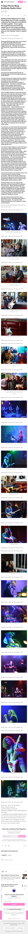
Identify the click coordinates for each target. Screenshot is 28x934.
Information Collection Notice (16, 913)
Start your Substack (10, 928)
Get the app (20, 928)
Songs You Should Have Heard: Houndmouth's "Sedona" (9, 885)
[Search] (25, 871)
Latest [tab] (6, 871)
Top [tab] (2, 871)
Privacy (19, 923)
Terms (23, 923)
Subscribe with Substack (15, 909)
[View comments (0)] (5, 15)
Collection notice (14, 924)
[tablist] (6, 855)
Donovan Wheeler (10, 879)
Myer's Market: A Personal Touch (10, 875)
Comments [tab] (4, 855)
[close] (24, 889)
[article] (14, 878)
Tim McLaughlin (4, 11)
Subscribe (20, 1)
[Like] (2, 15)
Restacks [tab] (10, 855)
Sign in (25, 1)
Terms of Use (20, 912)
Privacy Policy (14, 914)
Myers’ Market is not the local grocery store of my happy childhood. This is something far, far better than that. (11, 877)
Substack (8, 931)
